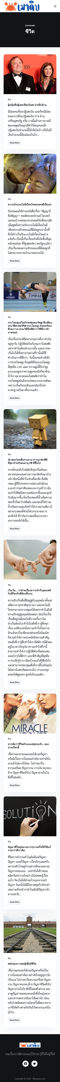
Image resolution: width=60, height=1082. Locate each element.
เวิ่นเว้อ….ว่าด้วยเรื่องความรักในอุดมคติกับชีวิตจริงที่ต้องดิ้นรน (29, 592)
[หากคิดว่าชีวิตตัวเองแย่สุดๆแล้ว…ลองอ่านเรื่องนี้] (30, 713)
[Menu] (55, 6)
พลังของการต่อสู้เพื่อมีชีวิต (22, 963)
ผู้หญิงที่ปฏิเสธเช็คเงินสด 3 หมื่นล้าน (27, 105)
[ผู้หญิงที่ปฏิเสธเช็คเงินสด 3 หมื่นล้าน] (30, 74)
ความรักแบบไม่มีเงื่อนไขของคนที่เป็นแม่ (29, 204)
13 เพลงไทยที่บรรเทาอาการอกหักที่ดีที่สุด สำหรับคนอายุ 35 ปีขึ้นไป (27, 461)
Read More (15, 143)
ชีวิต (9, 99)
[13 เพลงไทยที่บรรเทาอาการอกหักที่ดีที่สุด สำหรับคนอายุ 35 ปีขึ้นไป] (30, 429)
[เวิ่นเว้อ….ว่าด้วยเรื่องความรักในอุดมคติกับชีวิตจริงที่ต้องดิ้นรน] (30, 560)
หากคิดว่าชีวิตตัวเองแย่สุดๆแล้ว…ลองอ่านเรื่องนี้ (28, 745)
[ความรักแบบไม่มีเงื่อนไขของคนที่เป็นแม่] (30, 174)
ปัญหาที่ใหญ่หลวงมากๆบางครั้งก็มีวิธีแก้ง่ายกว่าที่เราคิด (29, 848)
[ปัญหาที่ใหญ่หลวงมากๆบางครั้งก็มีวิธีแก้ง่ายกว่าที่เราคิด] (30, 816)
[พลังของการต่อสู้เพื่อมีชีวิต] (30, 933)
